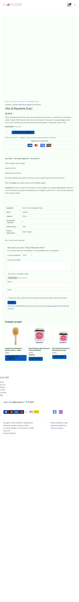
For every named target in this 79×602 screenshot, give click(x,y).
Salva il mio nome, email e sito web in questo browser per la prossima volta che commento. (38, 298)
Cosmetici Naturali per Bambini (22, 104)
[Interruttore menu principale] (75, 5)
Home (7, 101)
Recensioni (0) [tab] (34, 158)
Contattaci (3, 392)
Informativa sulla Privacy (58, 425)
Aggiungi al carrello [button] (12, 358)
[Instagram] (61, 412)
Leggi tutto (36, 359)
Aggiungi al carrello (23, 132)
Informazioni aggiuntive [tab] (21, 158)
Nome (10, 282)
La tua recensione (14, 260)
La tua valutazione (14, 255)
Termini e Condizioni (57, 428)
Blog (1, 395)
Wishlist (2, 387)
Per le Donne (13, 101)
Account (2, 385)
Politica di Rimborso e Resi (59, 423)
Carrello (2, 390)
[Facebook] (55, 412)
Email (10, 290)
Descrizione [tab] (9, 158)
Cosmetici (22, 101)
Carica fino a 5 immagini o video (18, 274)
